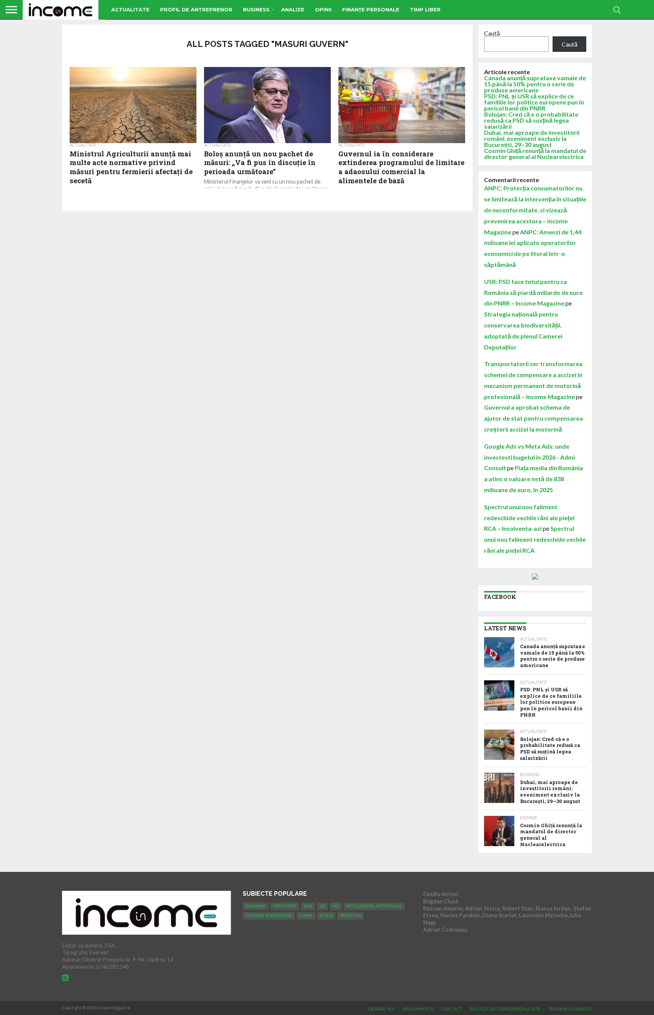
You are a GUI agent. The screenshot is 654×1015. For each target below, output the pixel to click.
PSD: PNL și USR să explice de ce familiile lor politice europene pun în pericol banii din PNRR (534, 102)
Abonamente (418, 1009)
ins (335, 906)
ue (322, 906)
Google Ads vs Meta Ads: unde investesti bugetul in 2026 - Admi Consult (529, 457)
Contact (451, 1009)
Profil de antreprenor (196, 9)
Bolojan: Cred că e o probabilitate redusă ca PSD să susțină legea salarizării (531, 120)
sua (308, 906)
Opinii (323, 9)
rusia (326, 915)
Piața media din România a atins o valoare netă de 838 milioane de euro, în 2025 (533, 478)
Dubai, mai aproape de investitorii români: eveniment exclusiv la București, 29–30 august (531, 138)
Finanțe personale (370, 9)
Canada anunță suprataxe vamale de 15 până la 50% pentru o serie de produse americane (535, 84)
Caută (492, 33)
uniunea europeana (268, 915)
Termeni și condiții (570, 1009)
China (306, 915)
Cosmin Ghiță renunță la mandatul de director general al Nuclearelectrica (535, 153)
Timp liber (425, 9)
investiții (350, 915)
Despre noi (381, 1009)
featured (284, 906)
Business (256, 9)
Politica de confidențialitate (504, 1009)
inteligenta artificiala (374, 906)
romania (255, 906)
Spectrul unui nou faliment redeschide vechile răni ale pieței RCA (535, 539)
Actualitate (130, 9)
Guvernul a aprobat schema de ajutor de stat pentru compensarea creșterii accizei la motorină (533, 418)
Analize (292, 9)
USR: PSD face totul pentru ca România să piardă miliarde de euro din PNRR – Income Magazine (533, 292)
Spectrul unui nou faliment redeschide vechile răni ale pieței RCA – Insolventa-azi (529, 517)
